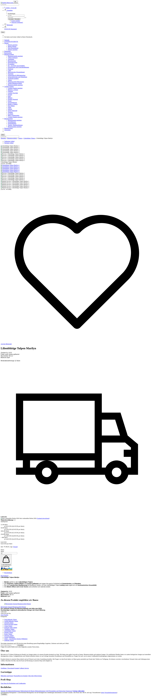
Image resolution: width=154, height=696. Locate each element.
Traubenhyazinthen (13, 78)
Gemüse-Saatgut (9, 86)
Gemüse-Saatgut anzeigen (15, 88)
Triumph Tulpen (8, 622)
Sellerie (10, 109)
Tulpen (10, 80)
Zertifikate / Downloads (7, 668)
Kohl (9, 96)
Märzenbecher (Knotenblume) (16, 72)
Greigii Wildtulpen (9, 637)
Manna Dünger (12, 46)
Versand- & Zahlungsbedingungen (10, 691)
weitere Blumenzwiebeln (15, 83)
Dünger (6, 43)
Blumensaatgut (8, 118)
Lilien (9, 70)
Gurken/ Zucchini (13, 93)
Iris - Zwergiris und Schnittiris (16, 65)
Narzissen (10, 73)
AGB (47, 691)
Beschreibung (8, 572)
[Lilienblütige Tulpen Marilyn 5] (10, 171)
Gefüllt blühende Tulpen (11, 621)
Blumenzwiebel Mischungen (16, 81)
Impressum (69, 691)
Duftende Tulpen (9, 640)
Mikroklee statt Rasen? (7, 676)
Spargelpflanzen (12, 102)
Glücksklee (7, 130)
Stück (2, 551)
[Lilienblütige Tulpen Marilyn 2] (10, 167)
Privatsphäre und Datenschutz (57, 691)
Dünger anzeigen (12, 45)
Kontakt (16, 668)
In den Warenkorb (6, 564)
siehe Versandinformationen (109, 692)
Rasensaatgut (8, 53)
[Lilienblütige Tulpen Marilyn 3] (10, 168)
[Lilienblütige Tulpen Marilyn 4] (10, 170)
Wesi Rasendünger (13, 48)
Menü (2, 32)
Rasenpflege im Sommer (21, 676)
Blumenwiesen (8, 128)
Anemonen (11, 59)
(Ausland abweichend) (43, 518)
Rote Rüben (11, 106)
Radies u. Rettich (12, 104)
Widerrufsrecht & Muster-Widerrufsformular (32, 691)
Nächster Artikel (8, 143)
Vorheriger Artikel (9, 141)
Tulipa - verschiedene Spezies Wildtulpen (15, 639)
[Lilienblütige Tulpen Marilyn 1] (10, 165)
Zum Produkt (4, 615)
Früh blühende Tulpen (10, 619)
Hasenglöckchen (12, 62)
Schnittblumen (12, 122)
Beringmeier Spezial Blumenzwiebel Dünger (13, 607)
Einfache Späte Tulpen (10, 627)
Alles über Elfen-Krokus (35, 676)
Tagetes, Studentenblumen (15, 125)
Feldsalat (10, 91)
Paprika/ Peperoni (13, 99)
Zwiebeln (10, 114)
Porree (9, 101)
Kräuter (10, 94)
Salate (9, 107)
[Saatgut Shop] (7, 2)
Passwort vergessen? (17, 22)
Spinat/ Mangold (12, 110)
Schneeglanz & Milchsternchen (16, 75)
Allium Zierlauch (12, 57)
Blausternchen (12, 61)
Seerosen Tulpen (9, 635)
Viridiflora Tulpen (9, 629)
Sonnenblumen (12, 123)
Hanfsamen (7, 51)
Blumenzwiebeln (9, 54)
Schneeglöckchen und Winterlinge (17, 77)
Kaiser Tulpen (8, 634)
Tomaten (10, 112)
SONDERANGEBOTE (11, 41)
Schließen (4, 694)
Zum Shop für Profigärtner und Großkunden (13, 683)
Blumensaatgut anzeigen (15, 120)
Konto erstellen (15, 21)
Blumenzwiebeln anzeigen (15, 56)
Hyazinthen (11, 64)
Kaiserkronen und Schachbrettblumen (18, 67)
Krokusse (10, 69)
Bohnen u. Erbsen (13, 90)
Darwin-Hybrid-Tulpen (10, 624)
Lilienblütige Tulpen (10, 631)
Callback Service (24, 668)
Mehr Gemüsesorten (13, 115)
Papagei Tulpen (8, 632)
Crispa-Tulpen (8, 626)
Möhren (10, 98)
